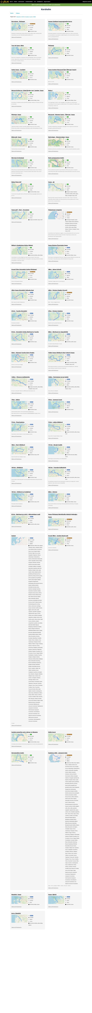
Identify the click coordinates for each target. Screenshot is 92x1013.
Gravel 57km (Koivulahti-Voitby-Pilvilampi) (24, 269)
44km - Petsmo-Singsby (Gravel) (57, 290)
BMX (34, 16)
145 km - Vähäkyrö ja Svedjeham (21, 492)
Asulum (13, 536)
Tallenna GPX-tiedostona (16, 37)
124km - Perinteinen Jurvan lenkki (58, 377)
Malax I (50, 90)
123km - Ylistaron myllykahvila (20, 377)
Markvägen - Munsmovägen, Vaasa (58, 137)
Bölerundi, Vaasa (16, 137)
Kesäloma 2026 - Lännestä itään (57, 753)
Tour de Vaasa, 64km (17, 45)
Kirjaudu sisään (87, 1)
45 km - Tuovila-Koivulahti (19, 311)
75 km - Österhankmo (17, 422)
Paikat (15, 1)
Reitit (11, 1)
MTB (23, 16)
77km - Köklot (15, 400)
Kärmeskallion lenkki (17, 753)
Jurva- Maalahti (16, 913)
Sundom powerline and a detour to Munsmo (24, 732)
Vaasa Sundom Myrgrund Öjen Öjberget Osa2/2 (62, 70)
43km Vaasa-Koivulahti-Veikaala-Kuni (22, 290)
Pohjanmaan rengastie (55, 210)
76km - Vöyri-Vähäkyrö (18, 445)
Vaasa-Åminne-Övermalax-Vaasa (58, 245)
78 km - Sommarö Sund (55, 400)
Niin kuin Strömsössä (17, 158)
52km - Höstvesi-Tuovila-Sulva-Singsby (22, 352)
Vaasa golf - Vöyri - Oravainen (20, 210)
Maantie (18, 16)
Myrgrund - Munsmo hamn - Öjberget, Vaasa (61, 114)
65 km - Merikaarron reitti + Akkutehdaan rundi (25, 514)
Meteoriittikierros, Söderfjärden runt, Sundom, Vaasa (27, 90)
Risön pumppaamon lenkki (56, 158)
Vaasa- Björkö (52, 894)
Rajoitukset (47, 1)
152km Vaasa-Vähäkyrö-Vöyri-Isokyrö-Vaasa (61, 352)
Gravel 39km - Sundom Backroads (58, 536)
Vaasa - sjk (51, 182)
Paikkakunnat (29, 1)
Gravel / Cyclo (28, 16)
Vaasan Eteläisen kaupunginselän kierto (60, 21)
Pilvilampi (51, 45)
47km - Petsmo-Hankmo (55, 311)
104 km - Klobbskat (17, 467)
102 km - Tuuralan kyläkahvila (57, 467)
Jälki (6, 1)
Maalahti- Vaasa (16, 894)
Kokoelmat (21, 1)
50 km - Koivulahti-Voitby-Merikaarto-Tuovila (25, 332)
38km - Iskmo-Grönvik (54, 269)
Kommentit (40, 1)
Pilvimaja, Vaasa (16, 114)
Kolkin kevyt (52, 732)
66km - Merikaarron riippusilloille (58, 332)
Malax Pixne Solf (16, 182)
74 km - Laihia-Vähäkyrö (55, 422)
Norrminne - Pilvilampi (18, 21)
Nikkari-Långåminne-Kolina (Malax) (22, 245)
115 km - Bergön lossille (55, 445)
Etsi (35, 1)
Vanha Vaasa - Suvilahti (18, 70)
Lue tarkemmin (56, 4)
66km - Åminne (52, 492)
